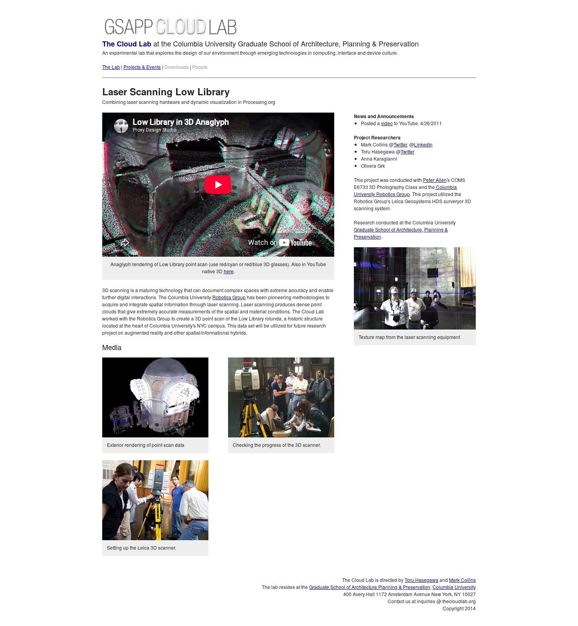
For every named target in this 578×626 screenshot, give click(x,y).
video (387, 123)
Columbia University (454, 586)
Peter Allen (435, 179)
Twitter (400, 144)
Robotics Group (229, 297)
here (229, 271)
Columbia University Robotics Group (405, 190)
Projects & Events (142, 66)
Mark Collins (462, 579)
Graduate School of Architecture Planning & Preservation (369, 586)
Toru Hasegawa (421, 579)
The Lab (111, 66)
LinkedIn (423, 144)
